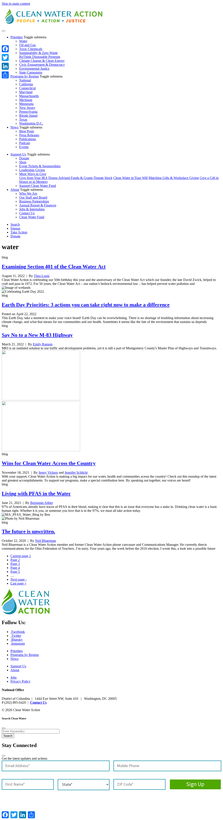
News (14, 127)
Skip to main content (16, 3)
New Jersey (27, 108)
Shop (22, 162)
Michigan (25, 100)
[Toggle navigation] (3, 31)
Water (23, 41)
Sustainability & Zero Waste (38, 53)
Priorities (16, 37)
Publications (27, 139)
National (25, 80)
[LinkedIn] (5, 66)
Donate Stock (103, 178)
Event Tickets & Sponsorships (40, 166)
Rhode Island (28, 115)
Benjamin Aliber (41, 503)
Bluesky (16, 639)
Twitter (15, 635)
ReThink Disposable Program (39, 57)
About (14, 189)
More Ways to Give (32, 174)
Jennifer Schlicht (76, 472)
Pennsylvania (28, 111)
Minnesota (26, 104)
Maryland (25, 92)
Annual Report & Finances (37, 205)
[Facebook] (5, 48)
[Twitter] (5, 57)
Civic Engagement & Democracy (42, 64)
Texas (23, 119)
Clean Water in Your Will (130, 178)
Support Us (18, 154)
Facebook (17, 632)
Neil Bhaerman (45, 541)
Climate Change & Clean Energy (42, 61)
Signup (15, 228)
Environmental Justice (34, 68)
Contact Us (27, 213)
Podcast (24, 143)
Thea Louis (41, 276)
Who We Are (28, 193)
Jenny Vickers (48, 472)
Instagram (17, 643)
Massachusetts (29, 96)
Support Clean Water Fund (37, 186)
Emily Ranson (42, 344)
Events (24, 147)
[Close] (3, 728)
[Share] (5, 75)
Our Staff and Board (33, 197)
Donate (24, 158)
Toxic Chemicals (30, 49)
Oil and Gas (27, 45)
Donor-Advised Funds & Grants (70, 178)
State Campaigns (30, 72)
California (26, 84)
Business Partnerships (34, 201)
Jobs (13, 677)
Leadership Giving (32, 170)
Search (15, 224)
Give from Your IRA (33, 178)
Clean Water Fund (31, 217)
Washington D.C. (31, 123)
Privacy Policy (20, 681)
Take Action (18, 232)
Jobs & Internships (32, 209)
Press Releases (29, 135)
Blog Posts (26, 131)
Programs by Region (24, 76)
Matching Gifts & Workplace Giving (174, 178)
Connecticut (27, 88)
